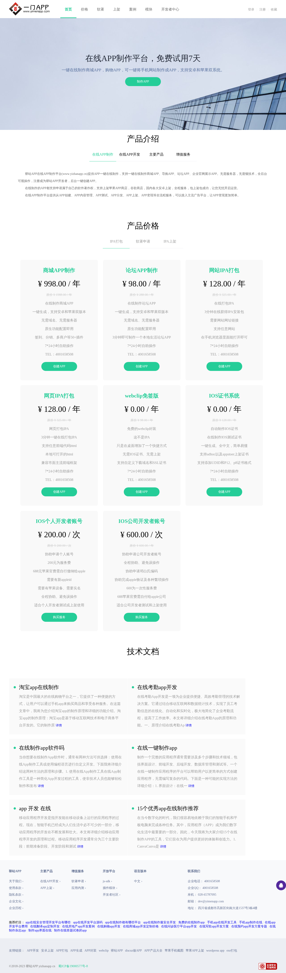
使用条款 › (16, 888)
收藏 (274, 9)
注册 (262, 9)
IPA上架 (170, 241)
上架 (116, 9)
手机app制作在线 (250, 922)
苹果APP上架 (195, 950)
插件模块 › (110, 888)
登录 (251, 9)
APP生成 (76, 950)
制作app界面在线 (40, 930)
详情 (59, 725)
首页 (68, 9)
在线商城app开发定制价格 (141, 926)
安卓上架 (47, 950)
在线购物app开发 (108, 926)
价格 (84, 9)
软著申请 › (79, 881)
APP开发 (33, 950)
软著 (100, 9)
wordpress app (215, 950)
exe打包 (232, 950)
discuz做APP (133, 950)
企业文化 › (16, 901)
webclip (104, 950)
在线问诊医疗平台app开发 (179, 926)
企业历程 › (16, 908)
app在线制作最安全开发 (159, 922)
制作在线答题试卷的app (70, 930)
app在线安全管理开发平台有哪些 (48, 922)
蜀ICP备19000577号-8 (73, 966)
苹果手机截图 (174, 950)
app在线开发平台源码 (88, 922)
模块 (148, 9)
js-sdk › (107, 881)
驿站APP (117, 950)
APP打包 (62, 950)
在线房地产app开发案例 (78, 926)
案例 (132, 9)
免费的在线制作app (191, 922)
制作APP (143, 81)
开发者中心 (170, 9)
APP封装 (90, 950)
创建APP (59, 366)
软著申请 (143, 241)
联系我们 (194, 871)
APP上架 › (47, 888)
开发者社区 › (111, 894)
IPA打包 (116, 241)
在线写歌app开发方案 (214, 926)
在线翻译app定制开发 (45, 926)
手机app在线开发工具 (222, 922)
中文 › (138, 881)
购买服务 (59, 617)
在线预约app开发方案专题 (249, 926)
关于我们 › (16, 881)
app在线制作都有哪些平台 (123, 922)
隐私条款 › (16, 894)
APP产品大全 (153, 950)
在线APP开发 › (50, 881)
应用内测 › (79, 888)
